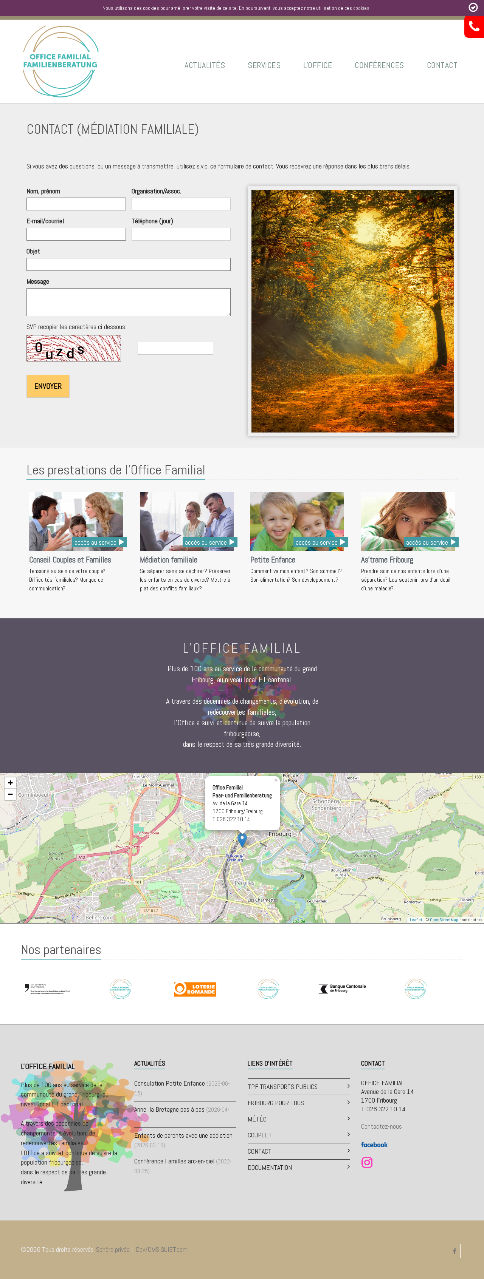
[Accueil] (61, 60)
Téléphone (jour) (152, 220)
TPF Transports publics (283, 1086)
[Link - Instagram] (367, 1162)
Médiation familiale (168, 560)
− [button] (10, 794)
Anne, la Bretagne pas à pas (169, 1109)
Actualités (205, 65)
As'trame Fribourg (387, 560)
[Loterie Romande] (194, 988)
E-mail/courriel (45, 220)
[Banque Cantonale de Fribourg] (342, 988)
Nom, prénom (43, 191)
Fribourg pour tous (276, 1102)
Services (264, 65)
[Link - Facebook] (374, 1143)
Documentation (270, 1167)
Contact (442, 65)
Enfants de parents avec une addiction (183, 1135)
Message (37, 281)
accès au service (96, 542)
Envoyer (48, 386)
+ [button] (10, 783)
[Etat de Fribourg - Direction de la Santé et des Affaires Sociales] (47, 988)
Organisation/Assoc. (156, 191)
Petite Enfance (272, 560)
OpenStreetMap (444, 919)
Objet (33, 251)
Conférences (379, 65)
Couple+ (260, 1135)
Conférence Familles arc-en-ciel (174, 1161)
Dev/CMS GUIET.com (162, 1249)
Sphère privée (113, 1249)
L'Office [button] (317, 65)
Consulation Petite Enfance (169, 1083)
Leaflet (416, 919)
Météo (257, 1119)
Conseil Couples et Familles (70, 560)
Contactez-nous (381, 1126)
